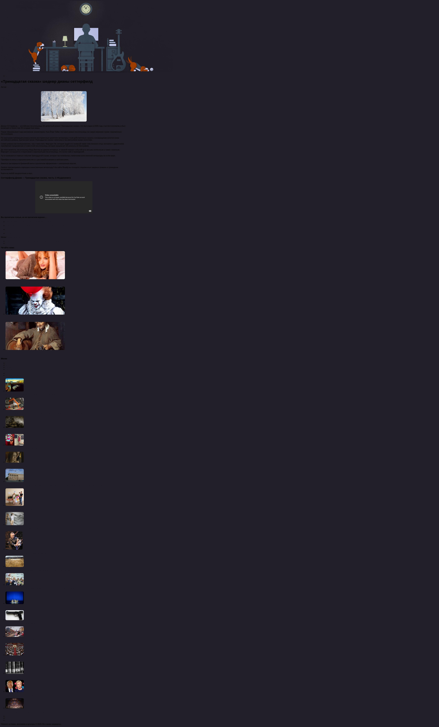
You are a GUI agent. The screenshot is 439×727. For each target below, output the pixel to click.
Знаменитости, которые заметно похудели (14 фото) (27, 449)
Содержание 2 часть (14, 720)
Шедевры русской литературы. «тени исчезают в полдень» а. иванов (34, 229)
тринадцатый (17, 237)
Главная (9, 716)
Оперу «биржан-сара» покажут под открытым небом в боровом (32, 712)
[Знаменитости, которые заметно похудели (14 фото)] (14, 445)
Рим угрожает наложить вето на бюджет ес (23, 640)
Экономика (10, 369)
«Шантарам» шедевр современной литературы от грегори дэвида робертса (37, 226)
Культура (9, 363)
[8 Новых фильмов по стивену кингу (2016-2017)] (35, 314)
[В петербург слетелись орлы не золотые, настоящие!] (14, 549)
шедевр (26, 237)
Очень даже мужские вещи (16, 431)
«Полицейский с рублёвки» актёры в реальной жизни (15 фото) (34, 283)
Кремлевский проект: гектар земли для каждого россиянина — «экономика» (37, 570)
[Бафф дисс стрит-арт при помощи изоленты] (14, 524)
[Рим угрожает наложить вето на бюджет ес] (14, 636)
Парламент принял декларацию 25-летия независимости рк (30, 659)
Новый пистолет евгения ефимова (20, 623)
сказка (9, 237)
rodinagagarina (13, 87)
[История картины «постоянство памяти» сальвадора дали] (14, 391)
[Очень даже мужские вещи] (14, 427)
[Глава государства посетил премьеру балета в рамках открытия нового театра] (14, 603)
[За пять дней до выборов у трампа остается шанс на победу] (14, 691)
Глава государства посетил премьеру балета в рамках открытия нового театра (38, 607)
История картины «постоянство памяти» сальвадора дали (30, 395)
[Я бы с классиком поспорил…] (14, 462)
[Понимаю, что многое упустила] (14, 505)
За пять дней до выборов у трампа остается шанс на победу (31, 695)
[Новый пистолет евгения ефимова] (14, 620)
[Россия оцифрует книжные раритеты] (14, 673)
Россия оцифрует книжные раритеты (21, 677)
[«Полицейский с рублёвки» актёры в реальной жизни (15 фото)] (35, 279)
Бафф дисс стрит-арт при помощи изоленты (24, 528)
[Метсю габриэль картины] (35, 349)
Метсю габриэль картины (17, 354)
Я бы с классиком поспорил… (18, 466)
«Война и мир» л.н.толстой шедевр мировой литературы (29, 222)
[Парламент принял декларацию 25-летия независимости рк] (14, 655)
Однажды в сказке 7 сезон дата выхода (22, 233)
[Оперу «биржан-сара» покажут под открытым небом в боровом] (14, 708)
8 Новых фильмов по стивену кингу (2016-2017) (27, 318)
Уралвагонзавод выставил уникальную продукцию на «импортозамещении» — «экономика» (44, 413)
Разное (8, 367)
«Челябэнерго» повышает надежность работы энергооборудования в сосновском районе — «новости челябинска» (54, 485)
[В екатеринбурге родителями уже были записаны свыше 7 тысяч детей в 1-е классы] (14, 585)
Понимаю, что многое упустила (18, 509)
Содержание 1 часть (14, 718)
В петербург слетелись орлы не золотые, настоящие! (27, 553)
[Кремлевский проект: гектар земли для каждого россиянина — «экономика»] (14, 566)
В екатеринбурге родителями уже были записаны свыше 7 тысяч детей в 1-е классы (41, 589)
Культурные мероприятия (16, 76)
